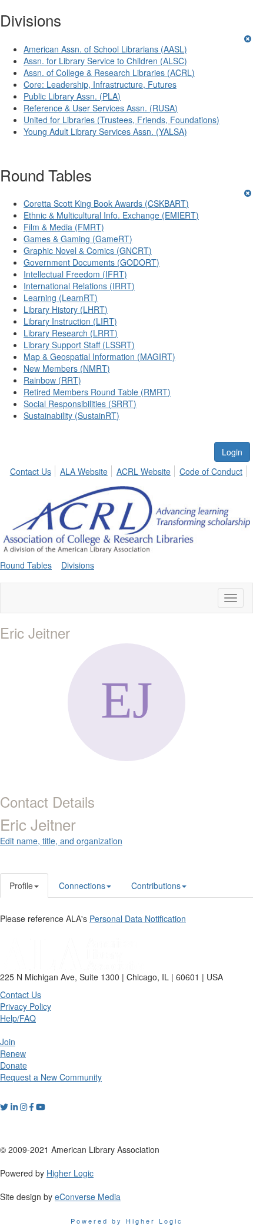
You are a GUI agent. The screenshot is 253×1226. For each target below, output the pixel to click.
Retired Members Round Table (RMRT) (97, 392)
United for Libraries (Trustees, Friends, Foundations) (121, 119)
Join (7, 1041)
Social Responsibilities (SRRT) (80, 403)
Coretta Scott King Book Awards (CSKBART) (106, 203)
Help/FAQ (18, 1018)
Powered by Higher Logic (127, 1220)
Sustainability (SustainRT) (71, 415)
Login (232, 452)
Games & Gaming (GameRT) (78, 238)
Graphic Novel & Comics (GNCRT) (88, 250)
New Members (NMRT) (67, 368)
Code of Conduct (210, 471)
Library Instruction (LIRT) (70, 321)
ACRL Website (143, 471)
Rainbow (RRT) (52, 380)
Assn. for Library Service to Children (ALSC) (105, 61)
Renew (13, 1053)
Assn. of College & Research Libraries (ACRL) (109, 72)
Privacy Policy (25, 1006)
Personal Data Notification (137, 918)
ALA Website (84, 471)
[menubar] (129, 469)
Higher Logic (70, 1173)
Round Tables (26, 565)
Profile (21, 885)
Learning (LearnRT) (61, 297)
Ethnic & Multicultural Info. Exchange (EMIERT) (111, 215)
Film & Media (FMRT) (64, 227)
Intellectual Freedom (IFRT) (75, 274)
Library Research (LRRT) (71, 333)
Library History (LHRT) (66, 309)
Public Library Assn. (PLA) (72, 96)
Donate (13, 1065)
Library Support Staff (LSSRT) (79, 345)
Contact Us (30, 471)
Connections (82, 885)
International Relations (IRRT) (79, 286)
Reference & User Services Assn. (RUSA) (101, 108)
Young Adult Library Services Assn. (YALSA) (105, 131)
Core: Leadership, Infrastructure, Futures (100, 84)
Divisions (77, 565)
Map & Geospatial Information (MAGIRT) (99, 356)
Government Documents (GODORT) (91, 262)
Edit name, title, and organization (61, 841)
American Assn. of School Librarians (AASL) (105, 49)
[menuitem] (34, 469)
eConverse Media (88, 1196)
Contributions (156, 885)
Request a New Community (51, 1077)
